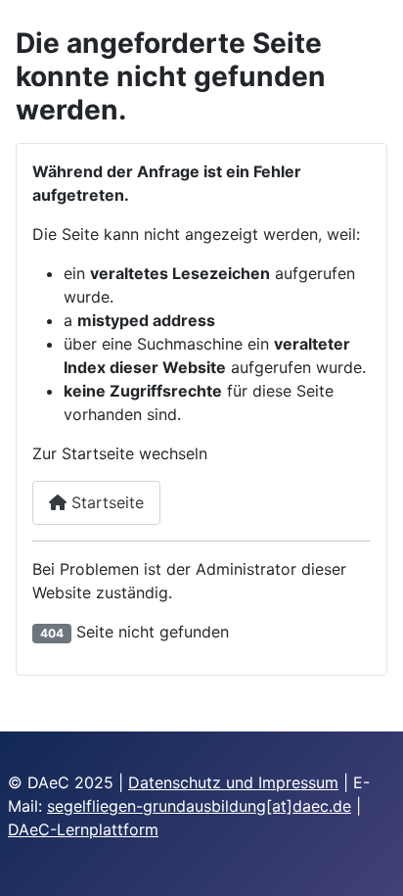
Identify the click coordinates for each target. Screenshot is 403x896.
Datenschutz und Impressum (233, 782)
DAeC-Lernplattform (83, 829)
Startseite (105, 502)
